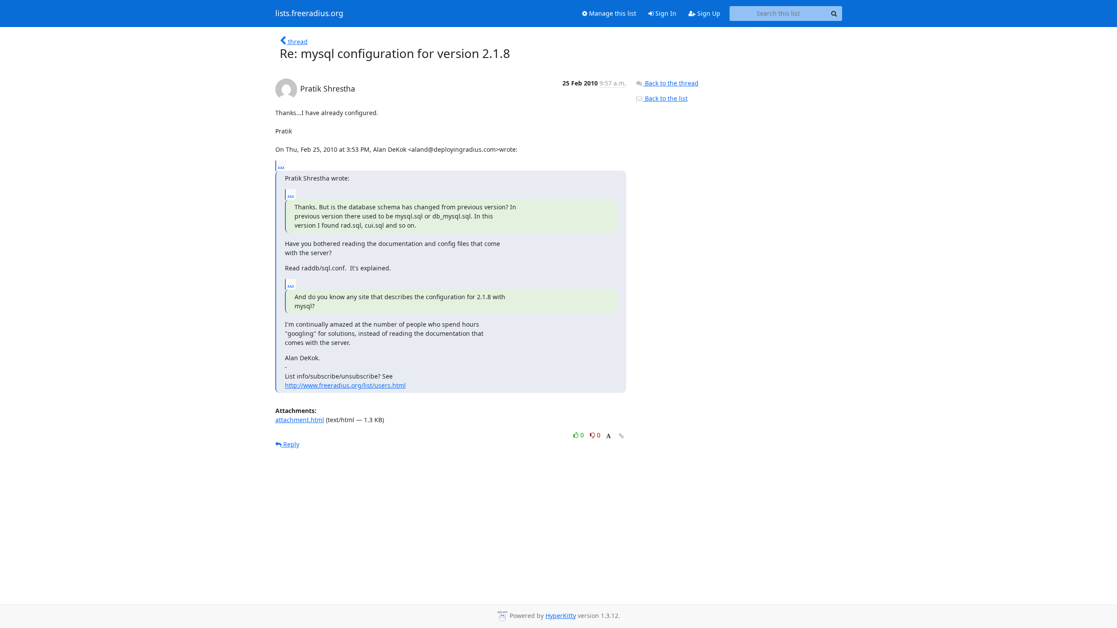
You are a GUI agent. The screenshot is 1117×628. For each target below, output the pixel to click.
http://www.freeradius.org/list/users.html (345, 385)
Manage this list (611, 13)
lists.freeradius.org (309, 13)
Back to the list (665, 98)
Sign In (665, 13)
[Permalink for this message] (621, 436)
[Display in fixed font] (608, 436)
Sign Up (708, 13)
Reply (290, 444)
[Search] (834, 13)
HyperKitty (560, 615)
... (281, 165)
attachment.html (299, 420)
